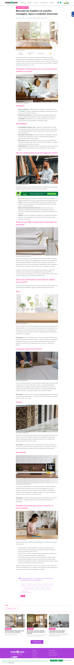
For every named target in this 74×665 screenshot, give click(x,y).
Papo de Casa (23, 2)
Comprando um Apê (44, 2)
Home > (19, 7)
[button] (67, 660)
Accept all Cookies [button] (54, 660)
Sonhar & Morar (11, 2)
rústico (23, 111)
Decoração (30, 2)
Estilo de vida (36, 2)
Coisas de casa (11, 608)
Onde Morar (51, 2)
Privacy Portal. (11, 662)
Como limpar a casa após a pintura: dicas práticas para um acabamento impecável (36, 632)
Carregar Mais (37, 642)
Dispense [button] (60, 660)
